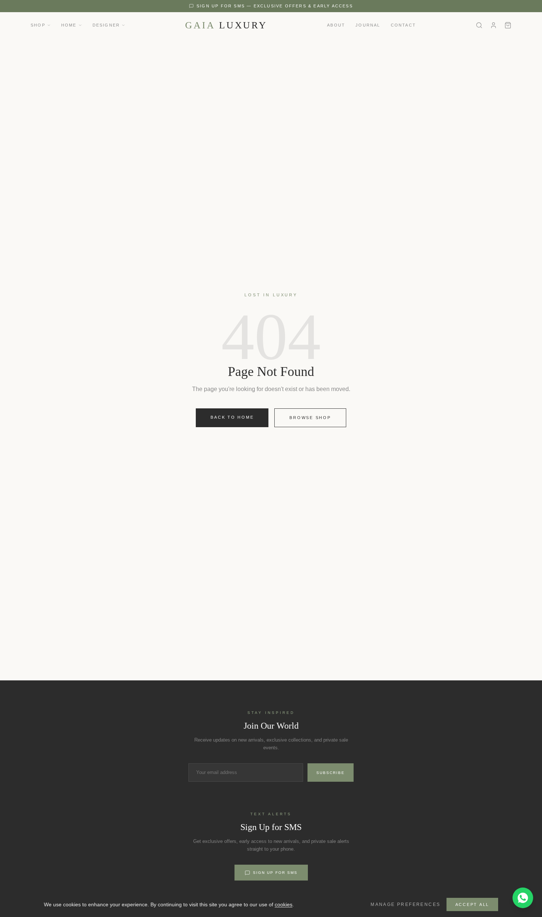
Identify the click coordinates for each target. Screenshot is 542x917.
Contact (403, 25)
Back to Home (232, 417)
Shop (38, 25)
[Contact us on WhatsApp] (523, 898)
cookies (283, 904)
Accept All (472, 904)
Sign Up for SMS (275, 873)
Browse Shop (310, 417)
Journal (367, 25)
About (336, 25)
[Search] (479, 25)
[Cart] (507, 25)
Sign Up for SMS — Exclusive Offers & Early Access (275, 6)
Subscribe (330, 773)
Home (69, 25)
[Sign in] (493, 25)
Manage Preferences (405, 904)
